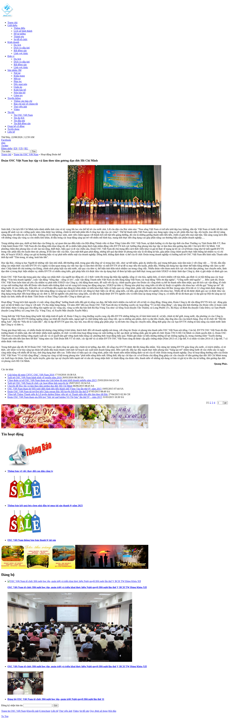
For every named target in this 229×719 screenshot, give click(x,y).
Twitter (4, 145)
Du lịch (17, 45)
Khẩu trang (19, 75)
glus (3, 142)
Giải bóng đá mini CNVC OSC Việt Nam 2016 (30, 374)
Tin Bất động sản (22, 123)
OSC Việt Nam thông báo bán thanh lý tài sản (31, 540)
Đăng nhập (6, 148)
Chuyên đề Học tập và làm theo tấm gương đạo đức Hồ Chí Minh (39, 386)
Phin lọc (18, 81)
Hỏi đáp (112, 711)
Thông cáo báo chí (23, 101)
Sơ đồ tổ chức (20, 39)
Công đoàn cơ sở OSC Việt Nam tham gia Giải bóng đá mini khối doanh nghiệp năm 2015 (52, 380)
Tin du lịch (19, 118)
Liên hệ (11, 132)
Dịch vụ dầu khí (22, 47)
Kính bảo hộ (20, 89)
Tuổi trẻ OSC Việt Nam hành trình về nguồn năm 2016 (34, 377)
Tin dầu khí (19, 120)
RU (26, 148)
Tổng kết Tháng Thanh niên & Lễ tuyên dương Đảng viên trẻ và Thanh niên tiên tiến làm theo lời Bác (57, 394)
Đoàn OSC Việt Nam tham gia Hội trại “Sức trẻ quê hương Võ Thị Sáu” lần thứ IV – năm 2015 (54, 397)
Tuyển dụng (13, 129)
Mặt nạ (17, 78)
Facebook (6, 140)
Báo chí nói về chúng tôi (26, 103)
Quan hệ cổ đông (15, 126)
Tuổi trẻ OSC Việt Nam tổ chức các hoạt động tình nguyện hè (37, 383)
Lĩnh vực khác (21, 53)
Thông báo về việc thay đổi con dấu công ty (30, 471)
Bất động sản (20, 50)
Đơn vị (10, 56)
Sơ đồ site (84, 711)
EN (15, 148)
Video (17, 109)
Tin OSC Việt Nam (23, 115)
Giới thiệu (12, 25)
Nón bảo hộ (19, 92)
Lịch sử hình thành (23, 31)
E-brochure (44, 711)
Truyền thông (14, 98)
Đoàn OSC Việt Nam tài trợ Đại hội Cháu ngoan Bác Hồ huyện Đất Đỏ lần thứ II (47, 391)
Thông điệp (19, 28)
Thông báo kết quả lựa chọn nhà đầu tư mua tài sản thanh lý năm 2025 (45, 505)
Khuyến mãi (32, 711)
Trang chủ (12, 22)
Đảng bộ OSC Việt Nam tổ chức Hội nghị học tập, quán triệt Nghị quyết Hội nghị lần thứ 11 (55, 699)
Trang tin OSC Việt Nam (26, 154)
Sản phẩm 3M (14, 70)
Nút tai (17, 73)
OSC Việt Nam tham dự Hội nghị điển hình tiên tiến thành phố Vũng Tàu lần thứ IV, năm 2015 (54, 388)
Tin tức (10, 112)
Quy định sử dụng (99, 711)
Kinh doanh (13, 42)
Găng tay (18, 95)
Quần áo (18, 87)
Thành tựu (19, 36)
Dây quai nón (20, 84)
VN (21, 148)
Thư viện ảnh (20, 106)
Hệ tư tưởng (20, 33)
